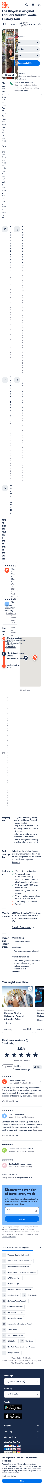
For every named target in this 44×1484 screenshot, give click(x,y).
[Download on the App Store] (13, 1416)
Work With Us (10, 1437)
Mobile (7, 1402)
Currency (8, 1388)
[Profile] (39, 5)
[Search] (27, 5)
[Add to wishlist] (30, 988)
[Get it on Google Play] (13, 1408)
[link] (17, 1009)
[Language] (33, 5)
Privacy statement (9, 1237)
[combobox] (22, 1070)
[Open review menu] (40, 1082)
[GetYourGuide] (5, 4)
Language (8, 1376)
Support (7, 1425)
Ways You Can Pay (12, 1442)
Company (8, 1431)
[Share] (40, 24)
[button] (9, 23)
